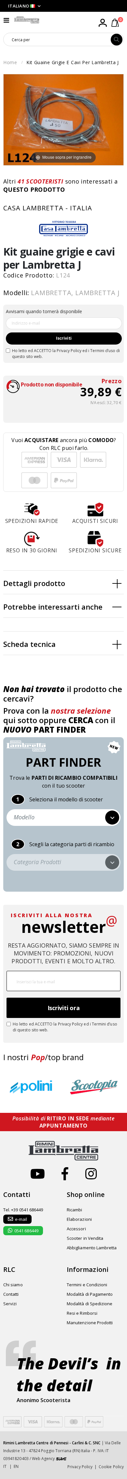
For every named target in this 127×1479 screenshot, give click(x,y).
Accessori (76, 1229)
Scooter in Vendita (85, 1238)
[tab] (63, 582)
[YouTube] (37, 1174)
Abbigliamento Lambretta (92, 1248)
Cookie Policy (111, 1467)
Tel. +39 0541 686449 (23, 1210)
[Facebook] (65, 1174)
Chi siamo (13, 1285)
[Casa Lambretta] (63, 228)
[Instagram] (91, 1174)
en (16, 1466)
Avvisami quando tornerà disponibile (44, 311)
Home (10, 62)
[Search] (116, 39)
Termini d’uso (102, 350)
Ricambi (74, 1210)
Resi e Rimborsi (82, 1313)
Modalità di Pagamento (90, 1294)
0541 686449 (26, 1231)
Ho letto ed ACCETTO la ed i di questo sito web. (66, 353)
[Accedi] (102, 23)
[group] (32, 1087)
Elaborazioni (79, 1219)
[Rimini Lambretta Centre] (27, 20)
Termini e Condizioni (87, 1285)
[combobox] (57, 39)
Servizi (10, 1304)
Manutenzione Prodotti (90, 1323)
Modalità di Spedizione (89, 1304)
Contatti (11, 1294)
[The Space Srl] (61, 1458)
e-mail (21, 1219)
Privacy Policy (69, 350)
